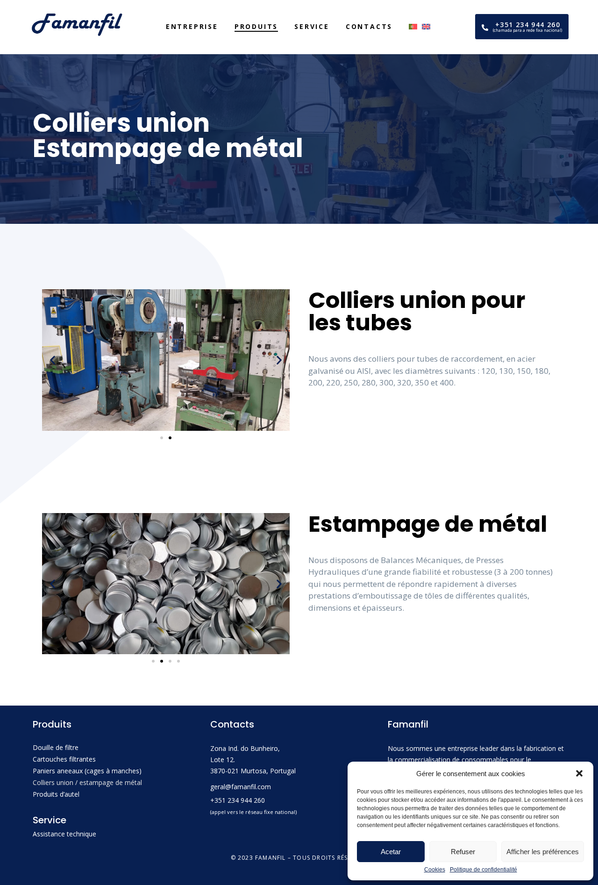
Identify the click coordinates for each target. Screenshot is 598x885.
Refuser (463, 852)
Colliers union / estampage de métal (87, 782)
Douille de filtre (55, 747)
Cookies (434, 870)
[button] (579, 773)
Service (311, 26)
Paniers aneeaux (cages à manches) (87, 770)
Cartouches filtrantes (64, 759)
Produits (256, 26)
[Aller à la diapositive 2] (170, 437)
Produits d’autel (56, 794)
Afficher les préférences (542, 852)
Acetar (391, 852)
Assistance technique (64, 833)
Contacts (369, 26)
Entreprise (192, 26)
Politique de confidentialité (483, 870)
